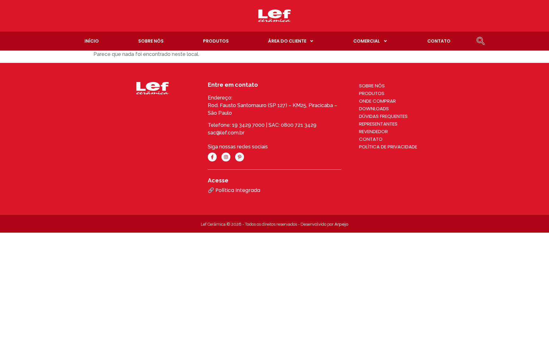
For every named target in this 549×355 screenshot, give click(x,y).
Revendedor (373, 131)
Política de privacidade (388, 146)
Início (92, 41)
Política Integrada (237, 190)
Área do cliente (287, 41)
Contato (439, 41)
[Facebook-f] (212, 157)
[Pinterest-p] (239, 157)
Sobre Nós (151, 41)
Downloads (374, 108)
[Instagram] (225, 157)
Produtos (216, 41)
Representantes (378, 123)
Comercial (366, 41)
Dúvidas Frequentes (383, 116)
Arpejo (342, 224)
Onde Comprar (377, 101)
